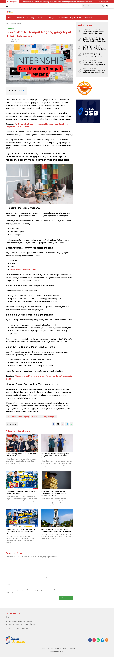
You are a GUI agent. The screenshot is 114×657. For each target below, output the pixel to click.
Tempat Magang (49, 417)
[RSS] (106, 640)
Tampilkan (20, 90)
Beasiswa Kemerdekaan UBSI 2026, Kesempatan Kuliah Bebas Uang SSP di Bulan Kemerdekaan (55, 494)
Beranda (10, 18)
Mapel (72, 18)
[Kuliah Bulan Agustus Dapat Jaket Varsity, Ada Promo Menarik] (22, 443)
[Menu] (7, 6)
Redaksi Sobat (14, 40)
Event (79, 18)
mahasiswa (36, 417)
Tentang (50, 648)
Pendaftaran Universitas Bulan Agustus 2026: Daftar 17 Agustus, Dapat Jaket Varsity (20, 531)
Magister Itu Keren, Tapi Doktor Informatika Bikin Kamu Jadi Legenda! (94, 72)
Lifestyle (51, 18)
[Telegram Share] (67, 424)
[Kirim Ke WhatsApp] (71, 424)
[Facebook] (90, 640)
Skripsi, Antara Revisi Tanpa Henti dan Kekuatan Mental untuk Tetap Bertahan (93, 56)
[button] (103, 6)
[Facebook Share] (53, 424)
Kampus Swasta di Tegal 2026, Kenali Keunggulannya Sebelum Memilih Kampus (56, 530)
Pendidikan (20, 18)
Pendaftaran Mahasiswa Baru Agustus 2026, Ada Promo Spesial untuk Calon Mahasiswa (42, 2)
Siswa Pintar (63, 18)
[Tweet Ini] (58, 424)
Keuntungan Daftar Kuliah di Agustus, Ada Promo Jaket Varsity (21, 493)
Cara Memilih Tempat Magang (18, 417)
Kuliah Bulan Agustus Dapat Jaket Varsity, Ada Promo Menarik (21, 455)
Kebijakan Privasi (61, 648)
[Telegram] (102, 640)
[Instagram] (94, 640)
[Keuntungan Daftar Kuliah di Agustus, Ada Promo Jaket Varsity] (22, 480)
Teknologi (30, 18)
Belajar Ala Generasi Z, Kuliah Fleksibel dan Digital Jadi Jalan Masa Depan (94, 40)
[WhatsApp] (98, 640)
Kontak (73, 648)
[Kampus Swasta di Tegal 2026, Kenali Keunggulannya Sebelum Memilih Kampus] (57, 518)
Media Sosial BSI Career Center (23, 269)
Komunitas (88, 18)
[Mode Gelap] (107, 6)
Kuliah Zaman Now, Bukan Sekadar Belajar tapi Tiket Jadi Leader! (94, 64)
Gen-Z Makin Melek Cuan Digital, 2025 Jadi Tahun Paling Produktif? (94, 48)
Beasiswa (41, 18)
